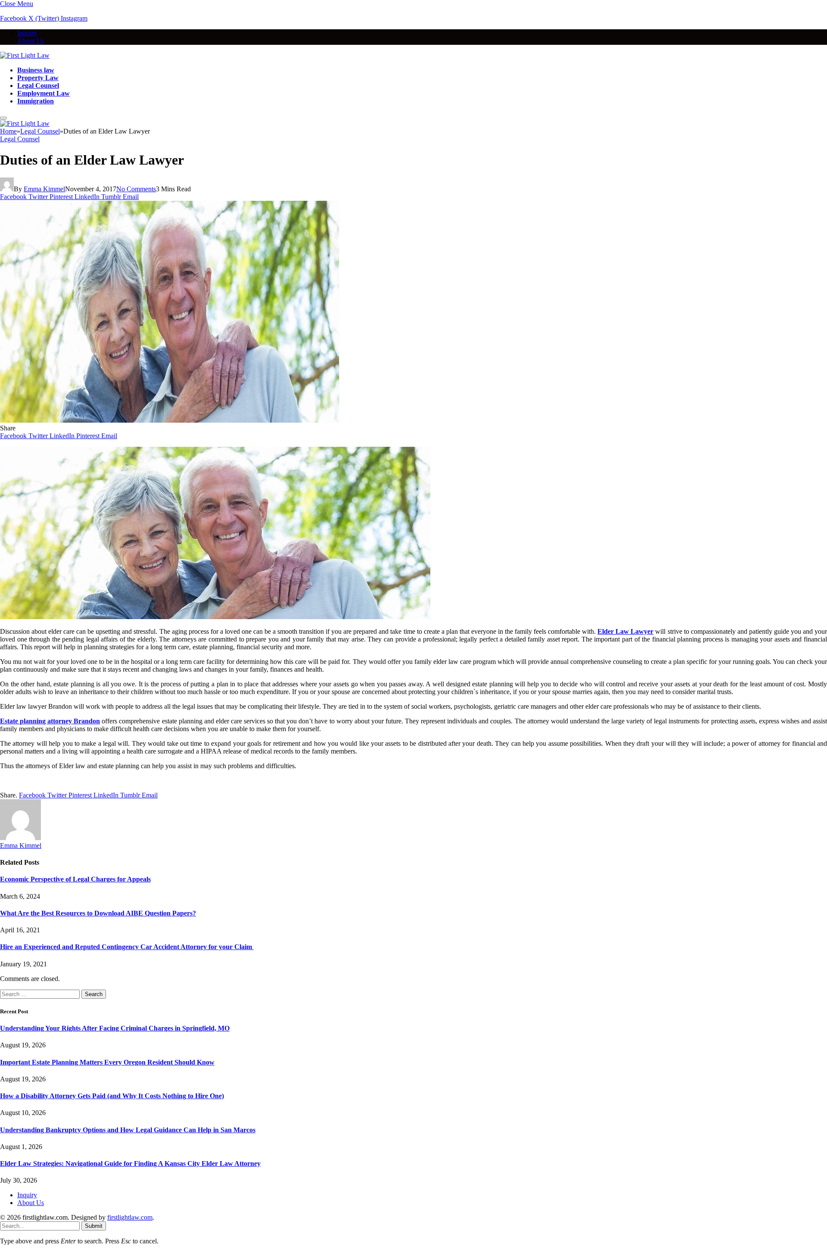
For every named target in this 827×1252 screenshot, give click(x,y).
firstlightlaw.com (129, 1217)
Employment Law (43, 93)
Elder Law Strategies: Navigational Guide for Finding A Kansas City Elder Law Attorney (130, 1163)
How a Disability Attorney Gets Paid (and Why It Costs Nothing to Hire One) (112, 1095)
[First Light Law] (25, 55)
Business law (35, 70)
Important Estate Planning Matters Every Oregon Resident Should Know (107, 1062)
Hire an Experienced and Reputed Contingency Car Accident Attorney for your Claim (127, 946)
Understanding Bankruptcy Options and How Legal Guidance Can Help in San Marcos (127, 1130)
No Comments (136, 189)
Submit (94, 1226)
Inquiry (27, 33)
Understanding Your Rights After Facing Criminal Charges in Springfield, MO (115, 1028)
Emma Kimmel (44, 189)
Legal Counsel (38, 85)
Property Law (38, 77)
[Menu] (3, 118)
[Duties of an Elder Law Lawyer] (169, 420)
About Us (30, 40)
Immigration (35, 101)
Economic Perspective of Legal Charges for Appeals (75, 879)
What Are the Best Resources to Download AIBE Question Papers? (98, 913)
